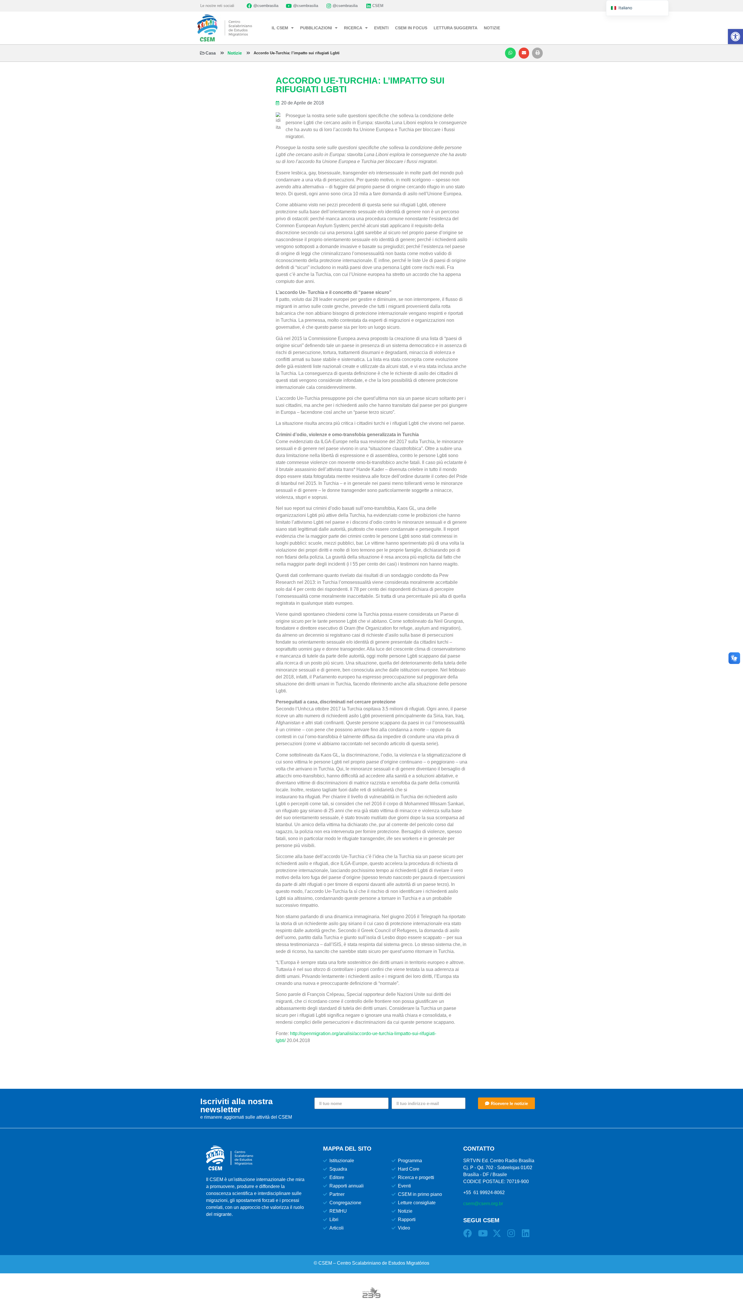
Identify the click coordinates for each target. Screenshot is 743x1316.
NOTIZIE (492, 28)
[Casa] (202, 53)
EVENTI (381, 28)
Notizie (235, 52)
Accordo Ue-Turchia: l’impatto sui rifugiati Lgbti (297, 53)
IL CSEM (280, 28)
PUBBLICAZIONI (316, 28)
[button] (510, 53)
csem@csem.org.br (483, 1203)
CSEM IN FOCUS (411, 28)
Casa (210, 52)
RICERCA (353, 28)
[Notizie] (222, 53)
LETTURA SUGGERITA (455, 28)
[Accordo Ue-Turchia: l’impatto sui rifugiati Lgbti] (248, 53)
